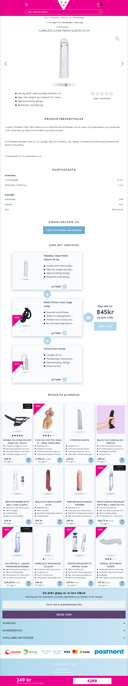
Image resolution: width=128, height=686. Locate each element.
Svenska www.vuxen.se (64, 672)
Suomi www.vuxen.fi (64, 675)
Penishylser (79, 18)
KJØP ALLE (105, 326)
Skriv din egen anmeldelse (64, 230)
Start (46, 18)
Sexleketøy (54, 18)
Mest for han (67, 18)
